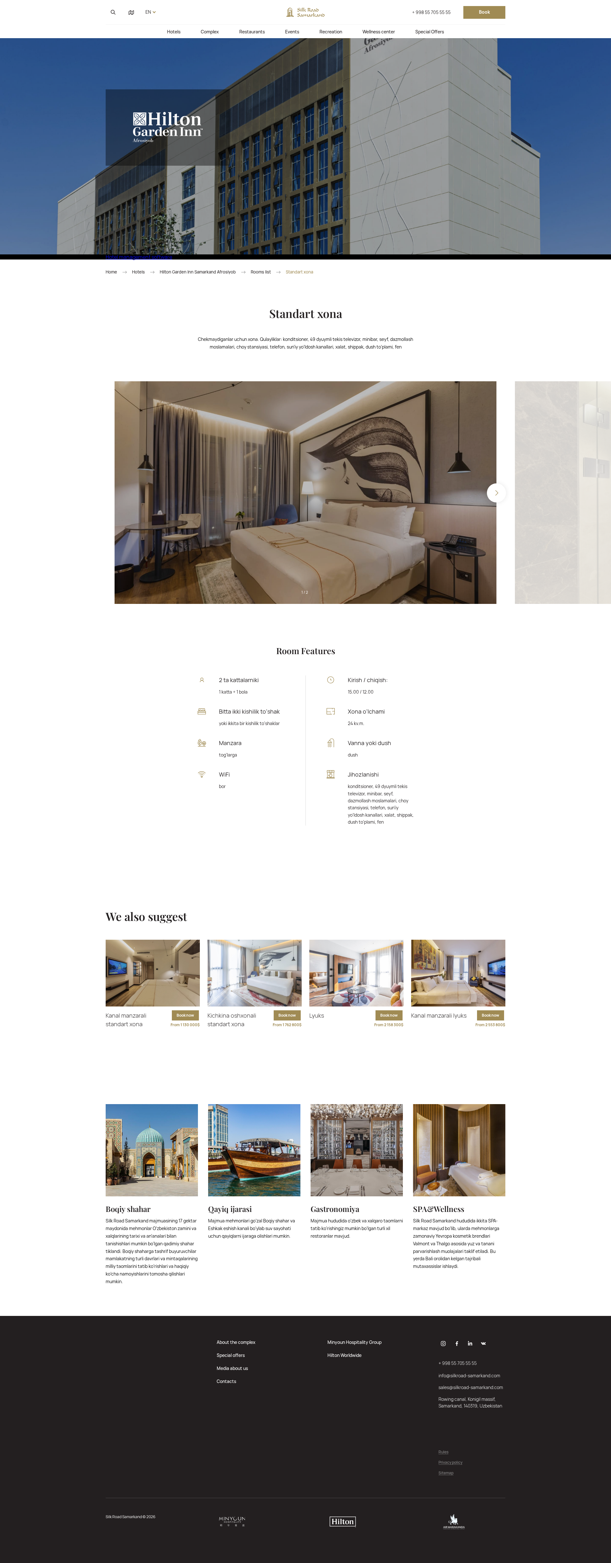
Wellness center (378, 32)
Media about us (232, 1368)
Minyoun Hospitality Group (354, 1342)
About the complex (236, 1342)
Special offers (231, 1355)
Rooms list (261, 272)
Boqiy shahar (128, 1209)
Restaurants (252, 32)
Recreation (331, 32)
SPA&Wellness (438, 1209)
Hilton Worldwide (344, 1355)
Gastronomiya (335, 1209)
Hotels (173, 32)
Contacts (226, 1381)
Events (292, 32)
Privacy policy (450, 1463)
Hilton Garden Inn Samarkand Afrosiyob (198, 272)
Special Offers (429, 32)
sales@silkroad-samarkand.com (471, 1387)
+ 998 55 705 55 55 (431, 12)
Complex (210, 32)
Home (111, 272)
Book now (185, 1015)
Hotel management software (139, 256)
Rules (443, 1452)
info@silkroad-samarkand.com (469, 1376)
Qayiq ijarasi (230, 1209)
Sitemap (446, 1473)
